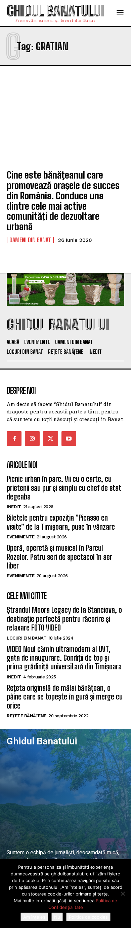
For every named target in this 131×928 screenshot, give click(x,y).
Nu (57, 917)
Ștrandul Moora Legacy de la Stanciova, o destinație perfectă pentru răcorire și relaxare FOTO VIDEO (64, 618)
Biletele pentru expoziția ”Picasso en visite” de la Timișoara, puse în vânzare (61, 522)
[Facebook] (14, 438)
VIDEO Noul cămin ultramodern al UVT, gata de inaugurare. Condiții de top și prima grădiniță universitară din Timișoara (64, 658)
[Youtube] (68, 438)
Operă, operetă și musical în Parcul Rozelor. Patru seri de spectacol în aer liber (59, 556)
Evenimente (20, 536)
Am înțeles (34, 917)
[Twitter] (50, 438)
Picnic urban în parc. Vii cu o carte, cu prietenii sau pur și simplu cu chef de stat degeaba (64, 487)
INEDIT (14, 506)
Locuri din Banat (26, 638)
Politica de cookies (88, 917)
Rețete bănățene (26, 715)
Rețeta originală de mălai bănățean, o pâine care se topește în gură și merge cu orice (65, 696)
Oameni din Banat (30, 240)
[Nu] (122, 893)
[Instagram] (32, 438)
